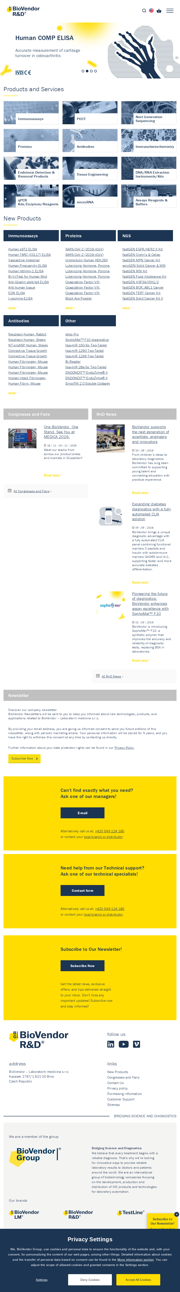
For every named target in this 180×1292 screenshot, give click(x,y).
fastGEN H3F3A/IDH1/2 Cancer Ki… (140, 282)
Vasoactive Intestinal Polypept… (24, 260)
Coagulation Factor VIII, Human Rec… (82, 282)
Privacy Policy (124, 748)
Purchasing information (124, 1093)
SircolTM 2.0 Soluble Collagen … (87, 383)
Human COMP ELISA (90, 51)
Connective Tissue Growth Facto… (27, 350)
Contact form (82, 890)
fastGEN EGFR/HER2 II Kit (142, 249)
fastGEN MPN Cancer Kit (141, 260)
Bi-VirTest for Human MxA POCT (27, 276)
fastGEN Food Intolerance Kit (144, 276)
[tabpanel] (90, 51)
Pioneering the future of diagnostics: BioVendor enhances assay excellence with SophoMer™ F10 (150, 603)
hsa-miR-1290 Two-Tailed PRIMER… (84, 350)
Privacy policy (117, 1088)
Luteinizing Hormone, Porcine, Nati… (87, 265)
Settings (42, 1280)
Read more (52, 475)
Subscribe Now (22, 758)
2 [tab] (87, 71)
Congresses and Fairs (29, 414)
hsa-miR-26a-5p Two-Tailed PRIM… (85, 367)
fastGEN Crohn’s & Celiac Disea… (141, 254)
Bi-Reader (73, 361)
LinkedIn (110, 1044)
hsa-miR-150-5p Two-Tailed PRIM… (86, 345)
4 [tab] (95, 71)
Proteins (73, 235)
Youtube (124, 1044)
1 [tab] (83, 71)
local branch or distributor (103, 837)
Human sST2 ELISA (22, 249)
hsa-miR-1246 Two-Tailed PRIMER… (84, 356)
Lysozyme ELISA (20, 298)
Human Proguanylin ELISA (27, 265)
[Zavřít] (176, 1214)
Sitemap (113, 1104)
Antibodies (18, 320)
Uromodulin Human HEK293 (86, 260)
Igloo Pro (72, 334)
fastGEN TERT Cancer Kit (141, 293)
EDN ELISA (16, 293)
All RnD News (111, 676)
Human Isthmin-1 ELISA (25, 271)
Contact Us (115, 1083)
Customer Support (121, 1099)
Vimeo (136, 1044)
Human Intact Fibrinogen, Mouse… (27, 378)
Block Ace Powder (78, 298)
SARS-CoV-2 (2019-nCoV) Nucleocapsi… (84, 249)
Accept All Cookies (138, 1280)
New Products (117, 1072)
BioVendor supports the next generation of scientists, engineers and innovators (150, 434)
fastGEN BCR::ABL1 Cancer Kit (143, 287)
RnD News (107, 414)
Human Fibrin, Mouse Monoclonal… (24, 383)
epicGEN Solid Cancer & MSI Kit (144, 265)
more (12, 308)
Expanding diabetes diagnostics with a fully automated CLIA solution (151, 511)
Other (70, 320)
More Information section (135, 1259)
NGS (126, 235)
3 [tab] (91, 71)
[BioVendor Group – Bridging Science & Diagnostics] (35, 1158)
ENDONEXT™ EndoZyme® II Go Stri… (86, 372)
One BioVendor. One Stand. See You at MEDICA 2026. (61, 431)
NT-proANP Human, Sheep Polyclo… (28, 345)
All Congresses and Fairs (31, 491)
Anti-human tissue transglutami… (21, 287)
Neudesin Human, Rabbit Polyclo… (27, 334)
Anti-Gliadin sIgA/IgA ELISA (28, 282)
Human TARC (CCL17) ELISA (29, 254)
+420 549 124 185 (109, 831)
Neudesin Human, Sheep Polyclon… (27, 339)
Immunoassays (23, 235)
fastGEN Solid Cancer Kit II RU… (142, 298)
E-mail (83, 813)
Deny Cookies (90, 1280)
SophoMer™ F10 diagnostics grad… (87, 339)
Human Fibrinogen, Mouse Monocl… (28, 361)
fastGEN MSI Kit (134, 271)
